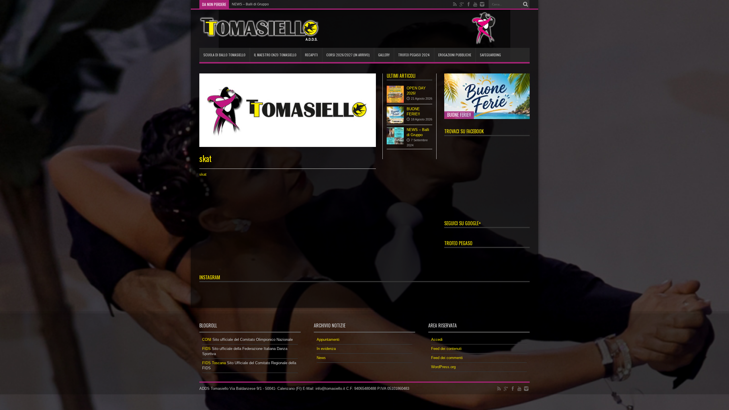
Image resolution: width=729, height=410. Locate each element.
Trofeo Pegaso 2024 (414, 54)
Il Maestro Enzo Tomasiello (275, 54)
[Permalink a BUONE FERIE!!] (395, 115)
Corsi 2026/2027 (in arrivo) (348, 54)
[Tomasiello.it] (259, 29)
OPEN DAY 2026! (245, 4)
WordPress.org (443, 367)
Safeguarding (490, 54)
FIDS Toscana (214, 363)
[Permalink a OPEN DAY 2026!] (395, 94)
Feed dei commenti (447, 358)
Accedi (437, 339)
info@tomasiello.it (330, 388)
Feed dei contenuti (446, 349)
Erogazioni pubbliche (454, 54)
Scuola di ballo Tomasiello (224, 54)
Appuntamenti (328, 339)
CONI (206, 339)
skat (202, 174)
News (321, 358)
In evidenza (326, 349)
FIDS (206, 349)
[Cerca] (525, 4)
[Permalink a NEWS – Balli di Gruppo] (395, 135)
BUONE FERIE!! (459, 114)
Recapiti (311, 54)
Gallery (384, 54)
